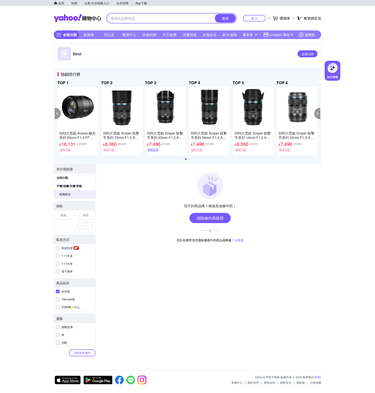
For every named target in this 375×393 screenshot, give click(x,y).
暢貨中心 (129, 34)
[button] (58, 113)
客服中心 (237, 382)
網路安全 (285, 382)
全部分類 (62, 178)
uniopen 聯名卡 (281, 34)
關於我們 (253, 382)
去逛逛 (238, 240)
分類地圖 (315, 382)
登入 (254, 18)
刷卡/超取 (229, 34)
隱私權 (300, 382)
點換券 (89, 34)
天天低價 (169, 34)
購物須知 (269, 382)
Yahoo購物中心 (77, 18)
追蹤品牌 (307, 54)
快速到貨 (149, 34)
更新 (317, 377)
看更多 (248, 34)
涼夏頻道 (190, 34)
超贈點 (310, 34)
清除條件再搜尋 (210, 218)
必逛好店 (210, 34)
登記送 (109, 34)
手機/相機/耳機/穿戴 (69, 186)
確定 (85, 226)
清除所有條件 (82, 353)
